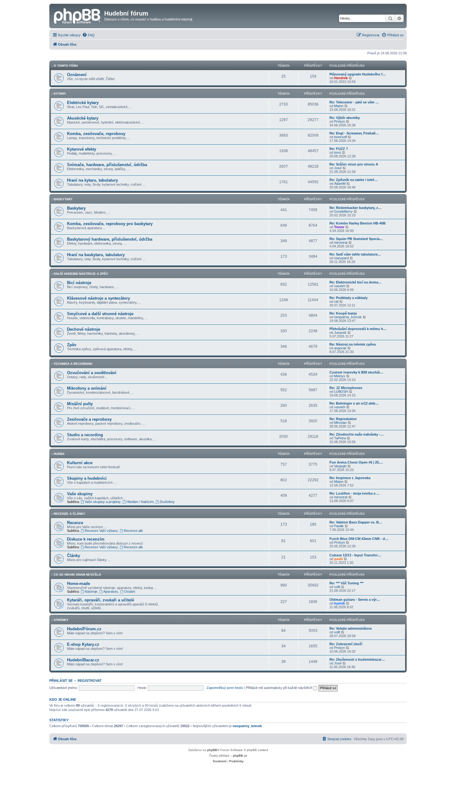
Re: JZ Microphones (345, 388)
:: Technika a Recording (71, 363)
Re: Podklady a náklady (348, 298)
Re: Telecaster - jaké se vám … (354, 102)
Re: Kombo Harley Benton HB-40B (357, 223)
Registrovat (90, 680)
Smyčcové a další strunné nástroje (100, 313)
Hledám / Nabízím (140, 502)
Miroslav (340, 422)
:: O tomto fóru (64, 65)
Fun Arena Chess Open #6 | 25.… (356, 462)
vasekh (339, 286)
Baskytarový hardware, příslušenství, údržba (109, 239)
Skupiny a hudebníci (87, 478)
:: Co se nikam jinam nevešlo (76, 574)
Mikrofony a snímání (86, 388)
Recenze (75, 522)
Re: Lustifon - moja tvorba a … (354, 493)
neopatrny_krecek (348, 317)
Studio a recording (85, 434)
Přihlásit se (61, 680)
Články (73, 555)
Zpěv (71, 344)
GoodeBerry (343, 211)
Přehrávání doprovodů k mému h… (358, 329)
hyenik (339, 603)
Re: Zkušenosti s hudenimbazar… (357, 659)
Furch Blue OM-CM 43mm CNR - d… (358, 539)
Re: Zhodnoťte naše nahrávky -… (356, 434)
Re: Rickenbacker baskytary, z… (355, 208)
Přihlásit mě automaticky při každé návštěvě (279, 688)
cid (336, 301)
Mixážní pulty (80, 403)
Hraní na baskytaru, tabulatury (96, 254)
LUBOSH (341, 391)
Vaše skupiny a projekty (103, 502)
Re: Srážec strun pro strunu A (353, 164)
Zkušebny (167, 502)
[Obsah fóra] (77, 15)
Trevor (339, 227)
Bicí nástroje (79, 282)
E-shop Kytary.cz (83, 644)
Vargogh (340, 466)
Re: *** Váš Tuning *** (346, 583)
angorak (340, 348)
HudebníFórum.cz (84, 629)
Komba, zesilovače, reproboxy (96, 133)
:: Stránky (60, 620)
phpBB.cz (240, 755)
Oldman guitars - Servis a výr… (354, 599)
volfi (337, 587)
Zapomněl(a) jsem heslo (225, 688)
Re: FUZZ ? (338, 149)
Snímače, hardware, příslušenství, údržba (107, 164)
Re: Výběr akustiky (344, 118)
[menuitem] (88, 35)
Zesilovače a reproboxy (89, 419)
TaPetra (340, 438)
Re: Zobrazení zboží (345, 644)
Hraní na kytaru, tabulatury (92, 180)
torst (337, 152)
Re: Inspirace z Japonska (349, 478)
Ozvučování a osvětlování (91, 372)
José (338, 168)
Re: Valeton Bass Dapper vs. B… (355, 522)
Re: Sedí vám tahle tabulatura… (355, 254)
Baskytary (76, 208)
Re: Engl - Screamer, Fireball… (354, 133)
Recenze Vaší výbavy (101, 530)
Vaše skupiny (79, 493)
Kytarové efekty (81, 149)
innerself (340, 137)
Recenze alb (133, 530)
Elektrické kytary (83, 102)
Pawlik (339, 526)
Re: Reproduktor (343, 419)
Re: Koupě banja (343, 313)
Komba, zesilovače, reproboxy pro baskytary (110, 223)
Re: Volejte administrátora (350, 628)
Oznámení (77, 74)
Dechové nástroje (83, 329)
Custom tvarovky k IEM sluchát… (356, 372)
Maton (338, 106)
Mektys (339, 376)
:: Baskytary (62, 199)
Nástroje (91, 591)
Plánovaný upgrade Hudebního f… (357, 74)
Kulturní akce (79, 462)
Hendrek (341, 78)
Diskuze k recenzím (86, 539)
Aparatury (110, 591)
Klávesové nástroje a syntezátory (98, 298)
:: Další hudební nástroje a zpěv (79, 273)
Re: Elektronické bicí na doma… (355, 282)
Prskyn (339, 121)
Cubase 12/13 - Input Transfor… (355, 555)
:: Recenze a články (68, 513)
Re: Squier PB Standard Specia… (356, 239)
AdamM (340, 183)
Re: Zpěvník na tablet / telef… (353, 180)
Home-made (78, 583)
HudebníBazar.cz (83, 660)
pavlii (338, 559)
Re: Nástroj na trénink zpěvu (352, 344)
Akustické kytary (82, 118)
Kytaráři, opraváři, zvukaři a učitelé (100, 600)
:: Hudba (58, 453)
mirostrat (340, 242)
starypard (341, 258)
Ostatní (129, 591)
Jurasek (340, 332)
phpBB (212, 750)
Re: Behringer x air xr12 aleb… (354, 403)
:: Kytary (58, 93)
